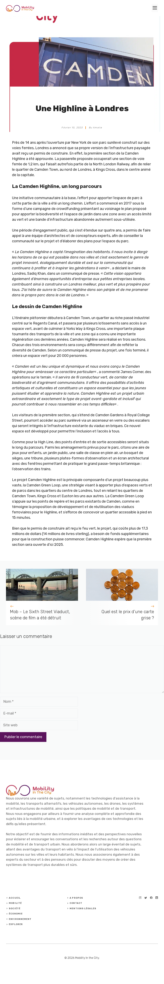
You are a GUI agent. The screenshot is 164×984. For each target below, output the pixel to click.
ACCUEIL (15, 898)
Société (14, 908)
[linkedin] (156, 897)
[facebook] (151, 897)
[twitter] (145, 897)
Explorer (16, 924)
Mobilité (15, 903)
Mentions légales (83, 908)
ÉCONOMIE (16, 913)
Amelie (97, 127)
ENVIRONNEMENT (20, 919)
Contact (76, 903)
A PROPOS (76, 898)
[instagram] (140, 897)
